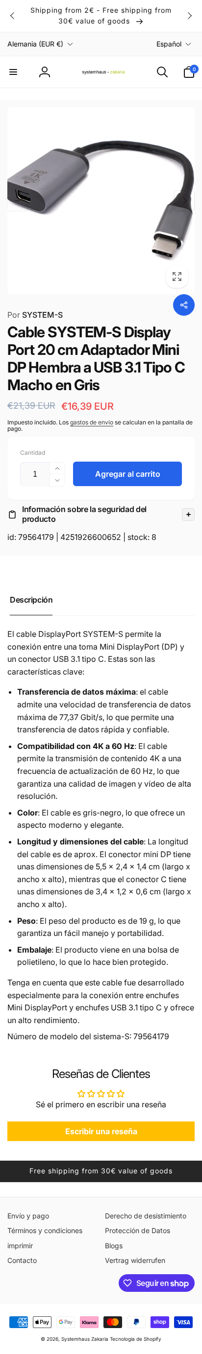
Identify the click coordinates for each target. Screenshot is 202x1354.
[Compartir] (184, 305)
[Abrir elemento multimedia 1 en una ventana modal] (101, 200)
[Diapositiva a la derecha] (189, 15)
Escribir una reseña (101, 1131)
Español (168, 44)
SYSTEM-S (35, 315)
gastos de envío (91, 422)
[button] (13, 72)
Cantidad (32, 452)
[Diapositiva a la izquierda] (12, 15)
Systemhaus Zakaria (84, 1339)
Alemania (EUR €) (35, 44)
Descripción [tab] (31, 600)
